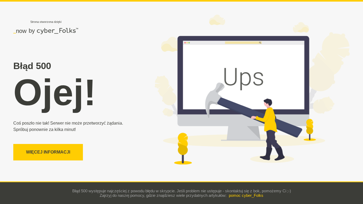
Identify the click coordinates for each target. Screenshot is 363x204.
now (20, 30)
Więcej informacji (48, 152)
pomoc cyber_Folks (246, 195)
